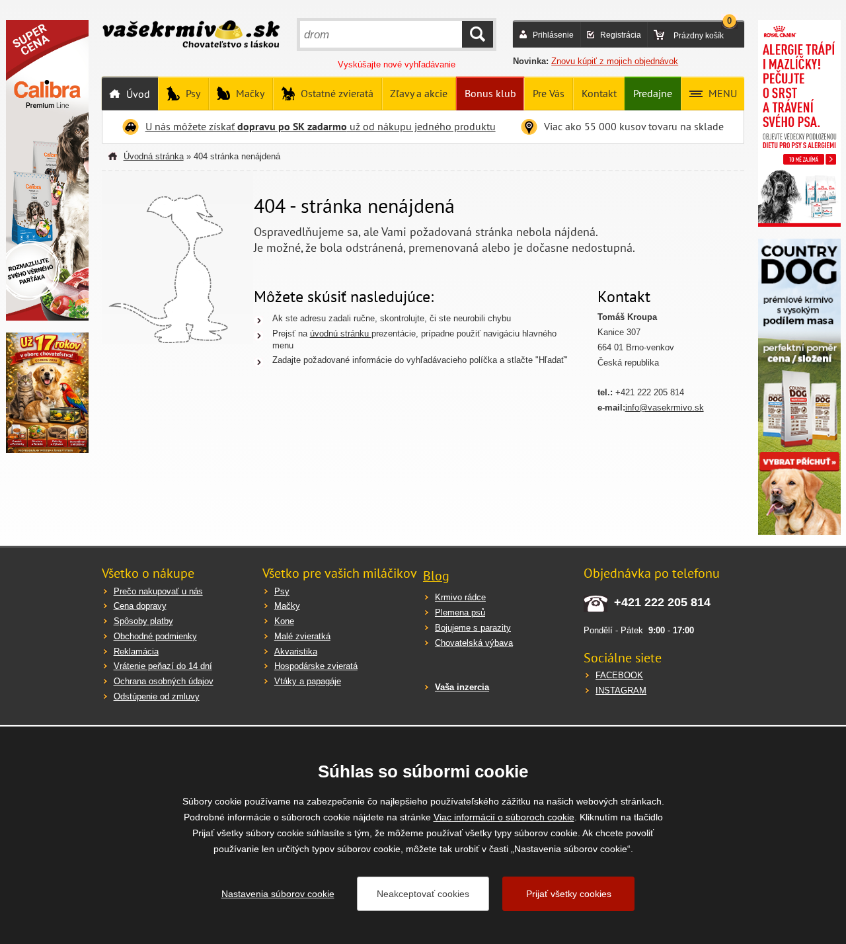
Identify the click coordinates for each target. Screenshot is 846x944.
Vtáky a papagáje (307, 681)
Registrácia (620, 35)
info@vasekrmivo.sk (664, 408)
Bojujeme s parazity (473, 628)
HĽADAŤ (477, 34)
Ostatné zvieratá (335, 93)
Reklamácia (136, 651)
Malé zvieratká (302, 636)
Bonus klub (490, 93)
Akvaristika (295, 651)
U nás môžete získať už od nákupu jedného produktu (320, 126)
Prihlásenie (553, 35)
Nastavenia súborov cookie (277, 893)
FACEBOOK (619, 675)
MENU (721, 93)
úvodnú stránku (340, 333)
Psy (191, 93)
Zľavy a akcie (418, 93)
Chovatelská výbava (474, 643)
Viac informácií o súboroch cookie (504, 817)
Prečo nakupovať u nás (158, 591)
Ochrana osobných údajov (163, 681)
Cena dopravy (140, 606)
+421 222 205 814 (662, 602)
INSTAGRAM (621, 690)
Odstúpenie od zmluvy (157, 696)
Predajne (652, 93)
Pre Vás (548, 93)
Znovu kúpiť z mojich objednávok (614, 61)
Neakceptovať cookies (423, 893)
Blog (436, 575)
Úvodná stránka (154, 156)
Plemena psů (460, 612)
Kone (284, 621)
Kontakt (599, 93)
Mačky (248, 93)
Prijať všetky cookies (568, 893)
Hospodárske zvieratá (316, 666)
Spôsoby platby (143, 621)
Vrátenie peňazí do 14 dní (163, 666)
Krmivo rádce (460, 597)
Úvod (137, 93)
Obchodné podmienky (155, 636)
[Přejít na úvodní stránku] (191, 36)
